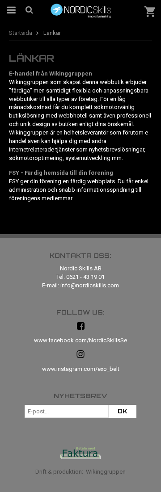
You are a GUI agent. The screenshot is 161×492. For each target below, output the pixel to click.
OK (122, 411)
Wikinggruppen (106, 471)
